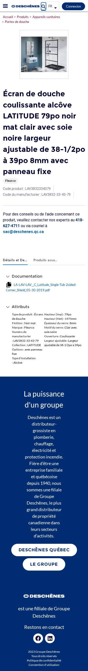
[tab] (15, 260)
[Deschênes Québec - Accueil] (25, 6)
